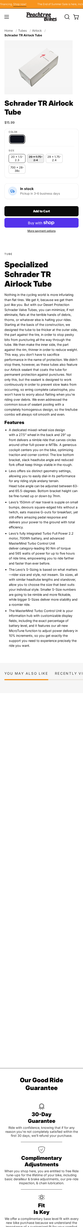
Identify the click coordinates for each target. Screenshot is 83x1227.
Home (8, 30)
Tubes (22, 30)
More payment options (41, 231)
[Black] (17, 139)
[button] (67, 17)
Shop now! (17, 4)
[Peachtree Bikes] (41, 16)
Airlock (37, 30)
